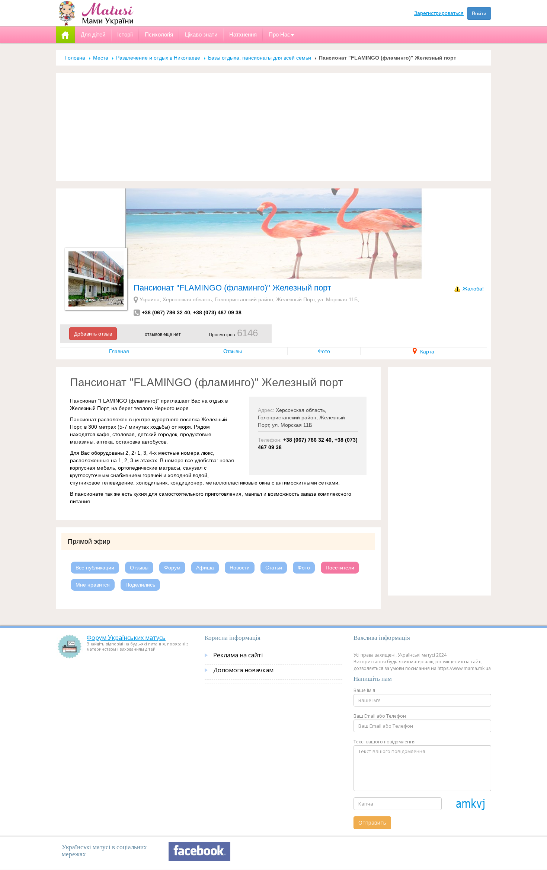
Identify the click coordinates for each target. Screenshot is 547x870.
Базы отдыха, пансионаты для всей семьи (259, 58)
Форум (172, 568)
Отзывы (232, 351)
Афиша (205, 568)
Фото (324, 351)
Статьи (273, 568)
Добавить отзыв (93, 334)
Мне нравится (93, 585)
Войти (479, 13)
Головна (75, 58)
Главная (119, 351)
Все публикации (95, 568)
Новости (240, 568)
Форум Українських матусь (126, 638)
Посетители (340, 568)
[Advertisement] (273, 127)
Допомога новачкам (243, 670)
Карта (426, 352)
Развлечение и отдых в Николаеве (158, 58)
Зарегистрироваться (439, 13)
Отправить (372, 822)
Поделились (140, 585)
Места (100, 58)
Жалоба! (473, 289)
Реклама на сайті (238, 655)
